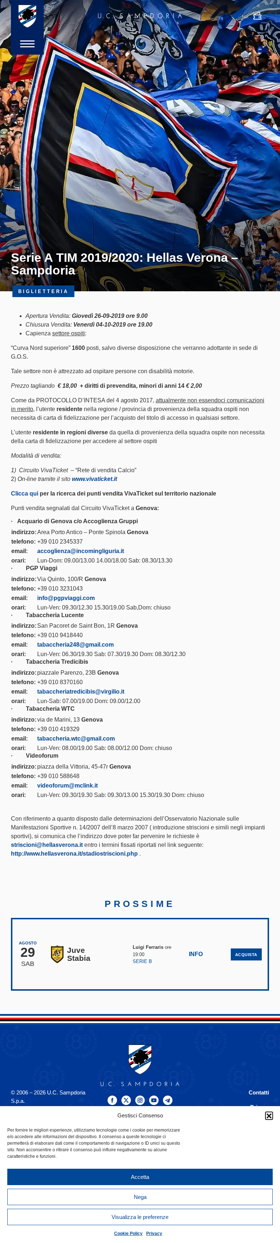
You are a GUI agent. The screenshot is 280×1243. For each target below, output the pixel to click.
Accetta (140, 1177)
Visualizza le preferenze (140, 1217)
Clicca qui (24, 493)
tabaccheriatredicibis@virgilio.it (80, 691)
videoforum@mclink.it (67, 785)
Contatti (259, 1092)
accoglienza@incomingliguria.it (80, 551)
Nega (140, 1197)
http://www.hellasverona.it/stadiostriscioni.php (74, 854)
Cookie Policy (128, 1233)
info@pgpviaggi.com (66, 598)
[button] (269, 1115)
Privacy (154, 1233)
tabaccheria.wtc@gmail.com (76, 738)
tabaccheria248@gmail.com (75, 645)
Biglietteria (43, 291)
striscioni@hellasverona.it (47, 845)
